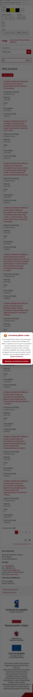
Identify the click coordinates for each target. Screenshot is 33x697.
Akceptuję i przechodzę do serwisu (16, 361)
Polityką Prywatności (16, 356)
